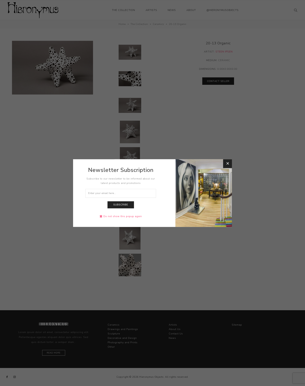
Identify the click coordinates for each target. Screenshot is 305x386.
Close (227, 163)
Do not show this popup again (122, 216)
